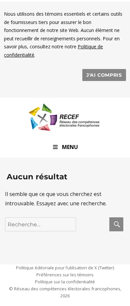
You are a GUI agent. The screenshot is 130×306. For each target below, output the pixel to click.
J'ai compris (104, 75)
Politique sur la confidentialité (65, 282)
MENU (70, 147)
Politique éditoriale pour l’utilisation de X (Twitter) (65, 268)
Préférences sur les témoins (65, 275)
